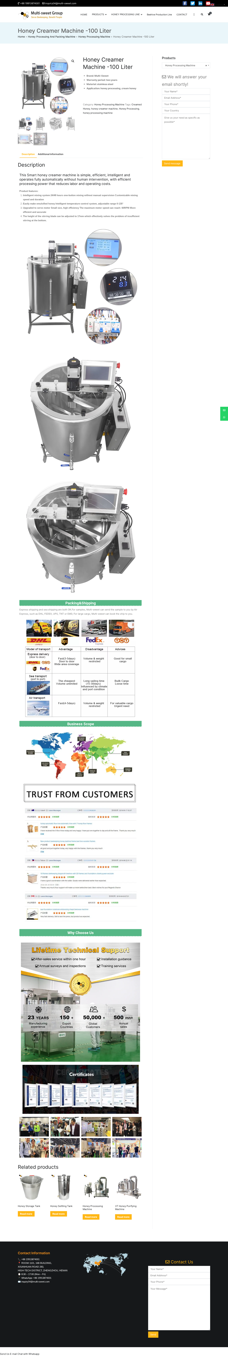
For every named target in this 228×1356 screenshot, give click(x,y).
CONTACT (182, 14)
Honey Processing (129, 108)
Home (21, 36)
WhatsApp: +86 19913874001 (36, 1278)
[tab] (28, 154)
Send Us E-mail (8, 1353)
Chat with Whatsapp (28, 1353)
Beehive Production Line (159, 14)
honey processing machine (98, 112)
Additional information (50, 154)
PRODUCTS (98, 14)
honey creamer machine (104, 108)
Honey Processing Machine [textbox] (185, 65)
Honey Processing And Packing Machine (51, 36)
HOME (83, 14)
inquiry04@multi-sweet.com (60, 3)
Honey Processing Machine (94, 36)
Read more (26, 1213)
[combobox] (186, 65)
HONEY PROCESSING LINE (125, 14)
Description (28, 154)
